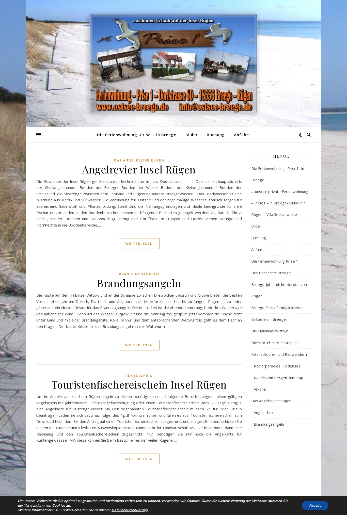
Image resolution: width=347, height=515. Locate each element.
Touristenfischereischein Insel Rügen (139, 384)
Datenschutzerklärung (130, 510)
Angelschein (139, 376)
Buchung (216, 134)
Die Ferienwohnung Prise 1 (274, 261)
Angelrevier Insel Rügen (139, 169)
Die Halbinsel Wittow (269, 330)
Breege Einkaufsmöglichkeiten (277, 307)
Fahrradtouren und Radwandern (279, 354)
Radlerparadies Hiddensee (277, 365)
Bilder (191, 134)
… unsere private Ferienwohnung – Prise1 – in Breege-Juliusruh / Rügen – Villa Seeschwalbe (279, 203)
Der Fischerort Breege (271, 272)
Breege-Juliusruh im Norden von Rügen (279, 290)
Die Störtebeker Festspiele (275, 342)
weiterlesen (139, 243)
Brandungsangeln (139, 274)
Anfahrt (242, 134)
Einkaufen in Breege (268, 319)
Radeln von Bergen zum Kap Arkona (278, 383)
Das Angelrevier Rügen (139, 160)
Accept (315, 505)
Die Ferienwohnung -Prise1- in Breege (136, 134)
